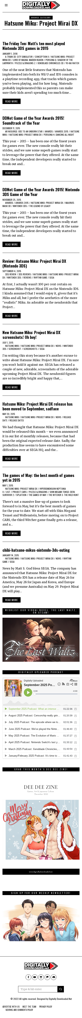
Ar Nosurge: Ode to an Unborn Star (24, 131)
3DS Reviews (24, 274)
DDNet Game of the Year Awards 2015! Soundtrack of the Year (33, 120)
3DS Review (10, 274)
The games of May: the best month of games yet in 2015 (38, 477)
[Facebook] (28, 977)
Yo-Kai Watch (72, 63)
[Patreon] (47, 977)
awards (49, 131)
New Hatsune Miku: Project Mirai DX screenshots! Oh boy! (31, 334)
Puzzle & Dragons (38, 491)
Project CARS (20, 491)
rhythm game (40, 277)
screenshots (30, 348)
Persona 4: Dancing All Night (59, 134)
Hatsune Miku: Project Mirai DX (25, 134)
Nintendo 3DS (20, 206)
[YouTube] (35, 977)
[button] (60, 989)
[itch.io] (41, 977)
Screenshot (15, 348)
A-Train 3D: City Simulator (19, 56)
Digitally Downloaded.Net (60, 998)
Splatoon (21, 494)
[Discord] (53, 977)
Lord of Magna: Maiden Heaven (28, 59)
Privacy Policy (45, 1006)
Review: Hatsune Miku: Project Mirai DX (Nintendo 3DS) (34, 263)
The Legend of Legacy (39, 206)
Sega (51, 277)
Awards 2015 (61, 131)
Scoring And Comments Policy (19, 1009)
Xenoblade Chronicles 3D (51, 63)
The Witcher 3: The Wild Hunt (63, 494)
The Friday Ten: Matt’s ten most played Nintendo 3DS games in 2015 (33, 45)
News (58, 345)
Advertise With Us (10, 1006)
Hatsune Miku (40, 274)
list (8, 491)
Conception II (42, 56)
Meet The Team (29, 1006)
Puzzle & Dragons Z (25, 63)
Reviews (27, 277)
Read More (11, 101)
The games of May (37, 494)
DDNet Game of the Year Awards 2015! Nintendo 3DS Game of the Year (41, 191)
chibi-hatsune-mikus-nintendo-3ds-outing (36, 550)
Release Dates (17, 420)
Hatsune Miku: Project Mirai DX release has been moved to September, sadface (37, 406)
